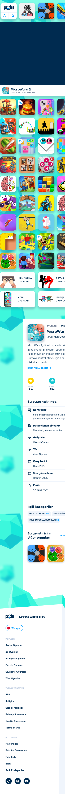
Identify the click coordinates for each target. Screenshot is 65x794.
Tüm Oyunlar (13, 678)
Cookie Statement (16, 721)
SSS (8, 694)
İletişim (10, 701)
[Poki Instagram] (18, 781)
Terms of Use (13, 728)
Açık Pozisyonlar (15, 770)
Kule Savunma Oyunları (44, 520)
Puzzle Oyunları (14, 665)
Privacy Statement (16, 714)
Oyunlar (52, 326)
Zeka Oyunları (39, 514)
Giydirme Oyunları (16, 672)
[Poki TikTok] (9, 781)
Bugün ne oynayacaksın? (13, 16)
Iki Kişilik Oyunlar (15, 658)
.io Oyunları (12, 652)
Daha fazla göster (38, 368)
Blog (8, 764)
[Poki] (8, 7)
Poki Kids (11, 757)
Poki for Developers (17, 750)
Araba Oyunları (14, 645)
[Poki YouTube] (27, 781)
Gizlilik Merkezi (14, 708)
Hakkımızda (12, 744)
